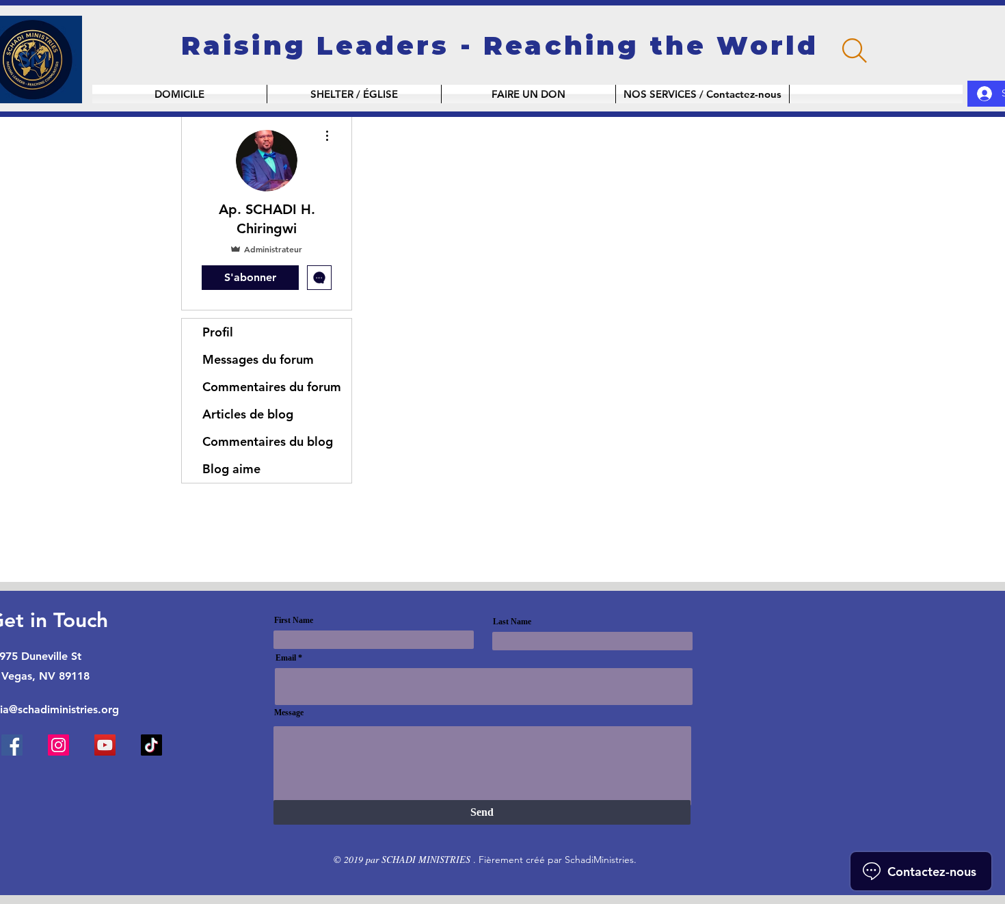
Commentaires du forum (271, 387)
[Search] (854, 50)
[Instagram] (58, 745)
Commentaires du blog (267, 441)
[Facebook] (12, 745)
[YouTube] (105, 745)
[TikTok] (151, 745)
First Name (293, 620)
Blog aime (231, 469)
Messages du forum (258, 359)
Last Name (512, 621)
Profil (217, 332)
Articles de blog (247, 414)
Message (289, 712)
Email (286, 658)
